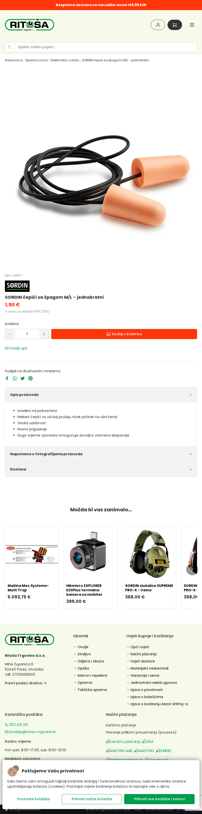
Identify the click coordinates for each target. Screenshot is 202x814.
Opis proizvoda (24, 394)
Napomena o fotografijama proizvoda (46, 454)
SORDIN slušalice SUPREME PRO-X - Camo (149, 588)
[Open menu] (192, 25)
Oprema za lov (36, 60)
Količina (12, 323)
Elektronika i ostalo (65, 60)
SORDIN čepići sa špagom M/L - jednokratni (115, 60)
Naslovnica (14, 60)
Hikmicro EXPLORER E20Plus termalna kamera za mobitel (84, 590)
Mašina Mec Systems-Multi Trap (28, 588)
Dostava (18, 469)
